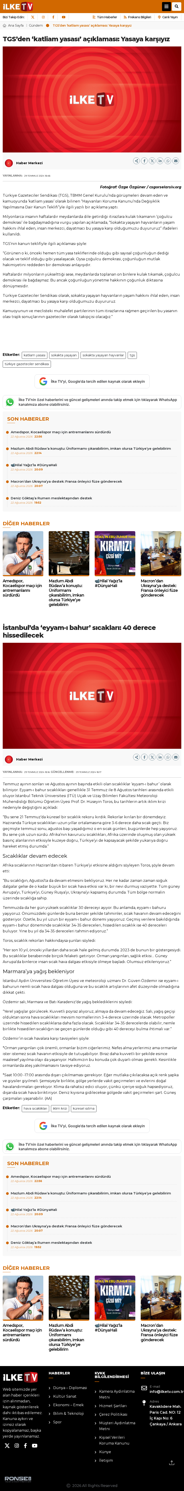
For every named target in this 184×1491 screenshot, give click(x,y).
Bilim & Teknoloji (68, 1413)
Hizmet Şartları (113, 1406)
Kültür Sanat (65, 1396)
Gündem (36, 25)
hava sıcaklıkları (35, 1108)
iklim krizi (60, 1108)
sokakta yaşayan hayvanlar (103, 355)
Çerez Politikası (113, 1414)
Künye (105, 1452)
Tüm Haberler (107, 17)
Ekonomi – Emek (68, 1405)
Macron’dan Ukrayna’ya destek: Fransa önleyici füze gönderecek (66, 483)
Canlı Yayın (170, 17)
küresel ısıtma (83, 1108)
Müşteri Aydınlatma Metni (117, 1426)
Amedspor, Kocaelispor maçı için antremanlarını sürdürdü (61, 434)
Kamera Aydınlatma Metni (117, 1394)
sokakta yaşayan (64, 355)
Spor (57, 1422)
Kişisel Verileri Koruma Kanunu (114, 1440)
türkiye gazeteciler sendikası (27, 364)
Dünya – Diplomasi (70, 1388)
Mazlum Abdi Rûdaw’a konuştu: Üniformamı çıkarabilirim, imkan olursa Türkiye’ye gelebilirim (91, 450)
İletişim (106, 1460)
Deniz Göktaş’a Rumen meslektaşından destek (51, 500)
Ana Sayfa (16, 25)
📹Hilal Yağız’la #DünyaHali (34, 467)
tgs (132, 355)
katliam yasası (34, 355)
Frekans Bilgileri (139, 17)
